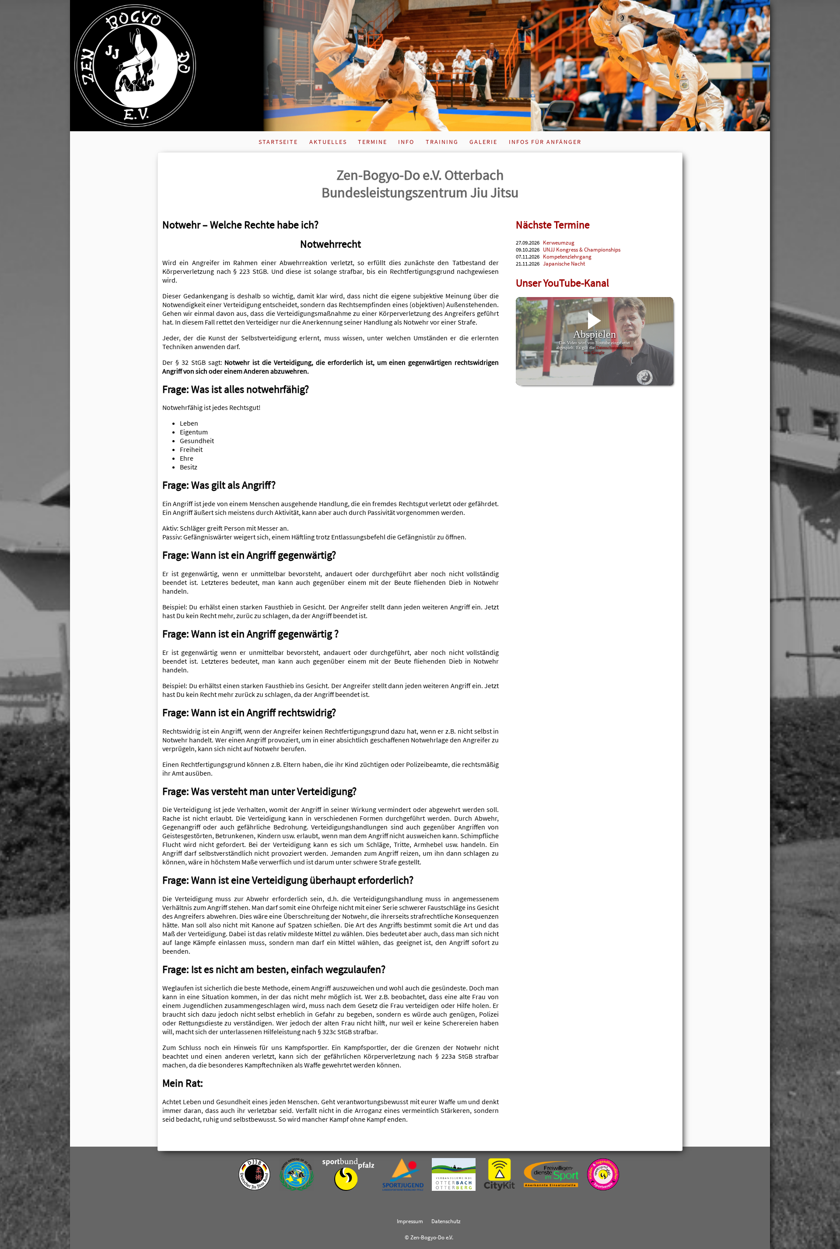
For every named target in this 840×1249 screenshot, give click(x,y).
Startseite (278, 142)
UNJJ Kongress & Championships (581, 249)
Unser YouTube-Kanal (562, 283)
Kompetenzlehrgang (567, 256)
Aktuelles (328, 142)
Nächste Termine (553, 224)
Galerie (483, 142)
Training (442, 142)
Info (406, 142)
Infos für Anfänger (545, 142)
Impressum (410, 1221)
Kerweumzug (558, 242)
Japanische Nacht (564, 263)
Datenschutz (446, 1221)
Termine (372, 142)
